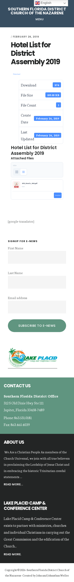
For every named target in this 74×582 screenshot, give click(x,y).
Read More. (13, 554)
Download (16, 74)
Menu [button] (40, 19)
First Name (15, 248)
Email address (17, 297)
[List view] (23, 172)
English (45, 3)
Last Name (15, 272)
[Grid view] (17, 172)
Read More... (13, 484)
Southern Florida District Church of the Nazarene (37, 11)
